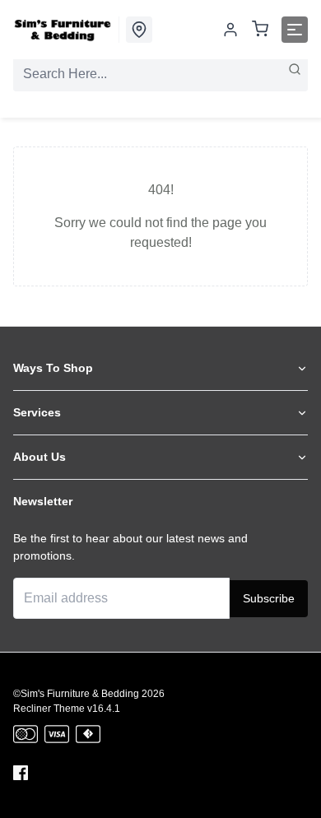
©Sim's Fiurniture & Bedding (76, 693)
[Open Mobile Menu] (294, 29)
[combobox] (160, 74)
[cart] (260, 30)
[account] (230, 29)
